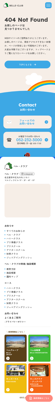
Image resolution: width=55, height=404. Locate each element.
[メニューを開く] (48, 5)
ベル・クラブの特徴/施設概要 (20, 263)
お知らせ (9, 225)
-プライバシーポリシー (15, 321)
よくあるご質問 (13, 317)
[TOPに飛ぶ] (13, 5)
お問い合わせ (11, 313)
